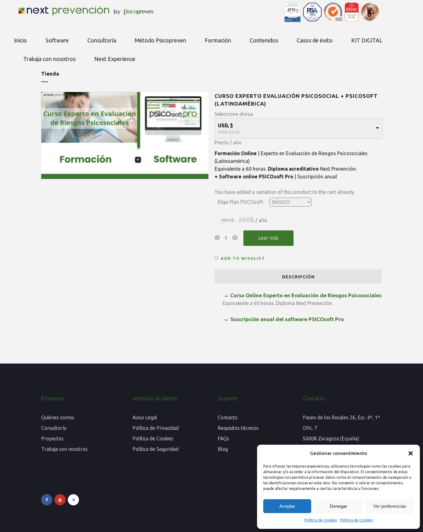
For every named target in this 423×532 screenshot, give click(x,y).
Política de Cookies (356, 520)
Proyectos (52, 438)
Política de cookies (320, 520)
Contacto (228, 417)
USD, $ (225, 125)
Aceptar (287, 506)
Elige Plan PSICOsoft (240, 202)
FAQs (223, 438)
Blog (223, 449)
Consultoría (53, 428)
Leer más (268, 238)
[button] (411, 453)
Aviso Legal (145, 417)
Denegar (338, 506)
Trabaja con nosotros (64, 449)
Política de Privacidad (156, 428)
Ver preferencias (389, 506)
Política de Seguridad (155, 449)
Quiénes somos (57, 417)
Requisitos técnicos (238, 428)
